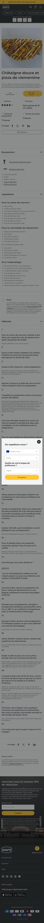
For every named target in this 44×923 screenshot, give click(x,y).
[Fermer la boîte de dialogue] (39, 442)
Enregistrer (22, 477)
